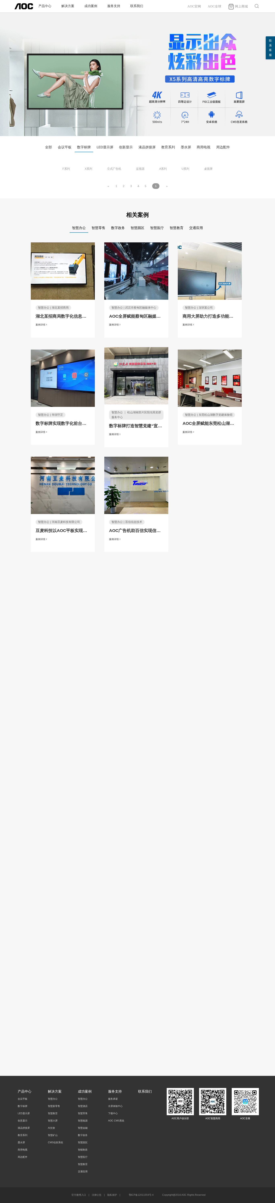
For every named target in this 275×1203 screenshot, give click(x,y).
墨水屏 (186, 147)
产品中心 (44, 6)
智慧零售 (83, 1113)
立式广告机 (114, 168)
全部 (48, 147)
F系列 (66, 168)
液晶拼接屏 (147, 147)
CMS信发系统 (55, 1142)
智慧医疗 (83, 1157)
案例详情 (40, 324)
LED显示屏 (105, 147)
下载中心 (113, 1113)
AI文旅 (51, 1128)
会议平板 (64, 147)
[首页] (24, 6)
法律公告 (96, 1195)
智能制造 (83, 1149)
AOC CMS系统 (116, 1120)
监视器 (140, 168)
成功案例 (90, 6)
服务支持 (113, 6)
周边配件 (223, 147)
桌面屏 (208, 168)
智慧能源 (83, 1120)
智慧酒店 (83, 1106)
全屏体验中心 (115, 1106)
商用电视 (203, 147)
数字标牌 (84, 147)
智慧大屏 (53, 1120)
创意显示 (22, 1120)
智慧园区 (83, 1142)
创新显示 (126, 147)
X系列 (88, 168)
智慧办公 (53, 1098)
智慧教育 (53, 1113)
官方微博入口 (78, 1195)
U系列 (185, 168)
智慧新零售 (54, 1106)
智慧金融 (83, 1128)
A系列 (163, 168)
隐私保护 (112, 1195)
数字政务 (83, 1135)
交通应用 (83, 1171)
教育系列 (168, 147)
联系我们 (136, 6)
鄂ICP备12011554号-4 (141, 1195)
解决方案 (67, 6)
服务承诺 (113, 1098)
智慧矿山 (53, 1135)
